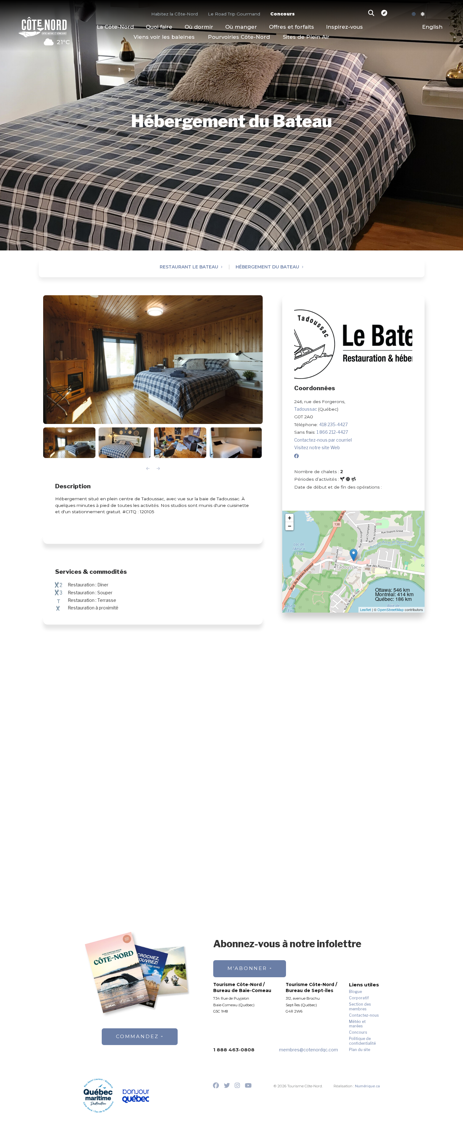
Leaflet (365, 610)
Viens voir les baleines (164, 37)
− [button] (289, 526)
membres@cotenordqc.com (308, 1049)
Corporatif (359, 998)
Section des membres (360, 1006)
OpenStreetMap (390, 610)
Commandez (137, 1036)
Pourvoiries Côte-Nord (239, 37)
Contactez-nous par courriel (323, 440)
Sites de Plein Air (306, 37)
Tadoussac (306, 409)
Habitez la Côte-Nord (174, 13)
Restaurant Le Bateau (189, 267)
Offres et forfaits (291, 27)
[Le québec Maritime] (98, 1095)
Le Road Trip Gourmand (234, 13)
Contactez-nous (364, 1015)
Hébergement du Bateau (267, 267)
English (432, 27)
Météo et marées (357, 1024)
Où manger (241, 27)
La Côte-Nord (115, 27)
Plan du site (359, 1050)
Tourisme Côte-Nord (42, 26)
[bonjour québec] (135, 1096)
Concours (282, 13)
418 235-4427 (333, 424)
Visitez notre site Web (317, 447)
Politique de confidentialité (362, 1041)
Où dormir (199, 27)
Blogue (355, 992)
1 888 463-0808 (233, 1050)
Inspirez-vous (344, 27)
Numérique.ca (367, 1086)
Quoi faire (159, 27)
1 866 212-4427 (332, 432)
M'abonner (247, 968)
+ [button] (289, 517)
